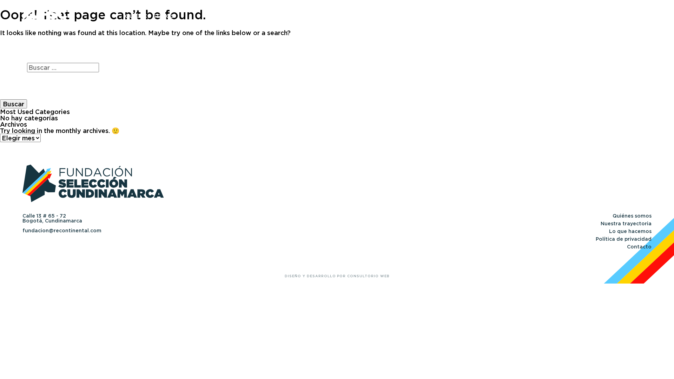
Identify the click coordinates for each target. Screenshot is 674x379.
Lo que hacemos (630, 231)
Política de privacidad (624, 239)
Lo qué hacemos (486, 16)
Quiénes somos (149, 16)
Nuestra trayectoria (317, 16)
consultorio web (368, 276)
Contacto (635, 16)
